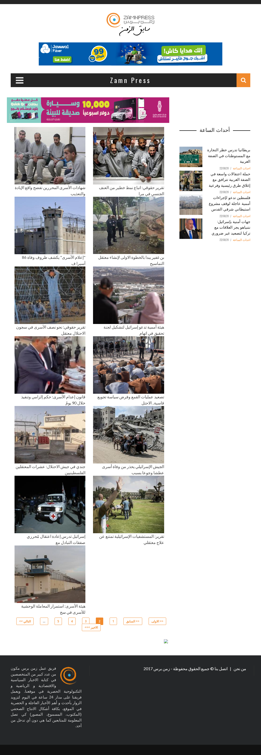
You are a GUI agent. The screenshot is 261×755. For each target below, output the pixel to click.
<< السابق (132, 621)
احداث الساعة (241, 168)
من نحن (239, 668)
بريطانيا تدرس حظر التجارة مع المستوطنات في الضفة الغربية (228, 155)
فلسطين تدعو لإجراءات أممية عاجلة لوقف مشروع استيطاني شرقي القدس (229, 203)
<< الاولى (157, 621)
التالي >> (25, 621)
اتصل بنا (221, 668)
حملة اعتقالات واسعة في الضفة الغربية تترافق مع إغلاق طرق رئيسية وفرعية (229, 179)
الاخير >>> (91, 627)
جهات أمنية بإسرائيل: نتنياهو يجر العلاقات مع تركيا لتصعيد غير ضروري (231, 227)
